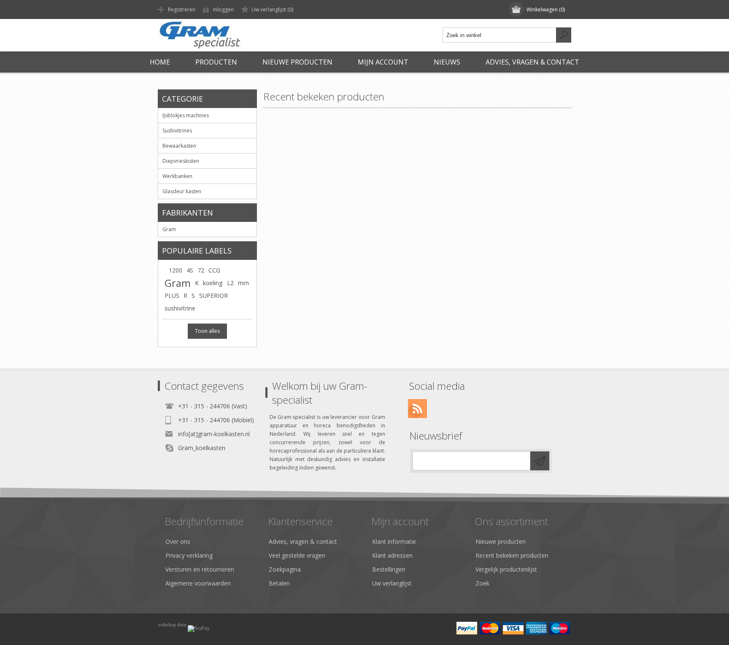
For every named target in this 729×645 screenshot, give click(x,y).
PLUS (172, 295)
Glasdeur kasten (181, 191)
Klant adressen (392, 555)
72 (200, 270)
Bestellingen (388, 569)
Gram (178, 283)
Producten (216, 62)
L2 (230, 283)
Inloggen (223, 9)
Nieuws (447, 62)
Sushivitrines (177, 130)
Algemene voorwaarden (198, 583)
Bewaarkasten (179, 145)
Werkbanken (177, 176)
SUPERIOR (213, 295)
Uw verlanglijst (392, 583)
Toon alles (207, 331)
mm (243, 283)
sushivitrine (180, 308)
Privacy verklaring (189, 555)
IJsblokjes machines (185, 115)
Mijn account (383, 62)
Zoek (482, 583)
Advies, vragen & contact (532, 62)
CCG (214, 270)
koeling (213, 283)
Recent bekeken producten (511, 555)
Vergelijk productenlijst (506, 569)
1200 (175, 270)
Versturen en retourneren (199, 569)
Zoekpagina (285, 569)
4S (189, 270)
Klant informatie (394, 541)
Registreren (181, 9)
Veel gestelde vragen (297, 555)
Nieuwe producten (297, 62)
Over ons (177, 541)
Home (160, 62)
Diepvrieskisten (180, 161)
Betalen (279, 583)
